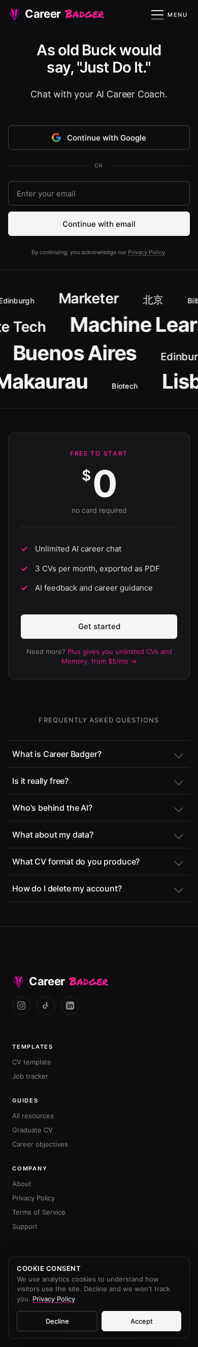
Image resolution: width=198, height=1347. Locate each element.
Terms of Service (38, 1212)
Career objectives (40, 1144)
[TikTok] (46, 1005)
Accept (141, 1321)
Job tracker (30, 1076)
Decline (57, 1321)
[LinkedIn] (70, 1005)
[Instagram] (21, 1005)
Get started (99, 626)
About (21, 1184)
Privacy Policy (146, 252)
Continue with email (99, 224)
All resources (33, 1116)
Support (25, 1226)
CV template (31, 1062)
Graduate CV (32, 1130)
